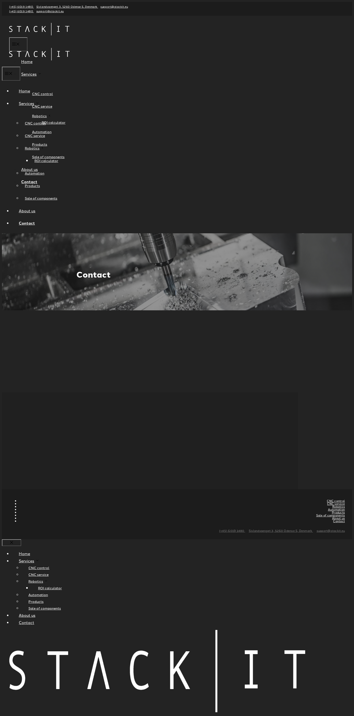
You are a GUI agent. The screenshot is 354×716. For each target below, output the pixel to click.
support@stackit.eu (114, 6)
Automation (34, 173)
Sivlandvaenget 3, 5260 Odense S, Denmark (67, 6)
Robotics (39, 115)
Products (32, 185)
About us (27, 210)
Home (24, 90)
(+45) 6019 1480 (21, 6)
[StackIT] (39, 63)
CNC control (42, 93)
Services (29, 74)
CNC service (42, 106)
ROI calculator (54, 122)
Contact (27, 223)
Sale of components (41, 198)
